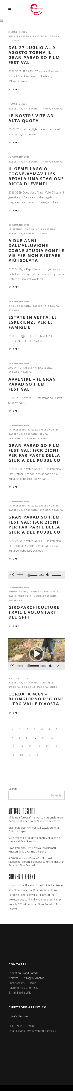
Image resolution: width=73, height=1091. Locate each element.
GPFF (16, 89)
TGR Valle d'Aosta (35, 687)
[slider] (57, 575)
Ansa (12, 36)
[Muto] (47, 574)
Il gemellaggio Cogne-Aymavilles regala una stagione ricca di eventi (36, 176)
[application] (36, 575)
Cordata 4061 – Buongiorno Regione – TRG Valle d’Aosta (36, 698)
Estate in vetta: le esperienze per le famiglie (32, 322)
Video (53, 687)
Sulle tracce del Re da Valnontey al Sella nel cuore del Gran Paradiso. (34, 839)
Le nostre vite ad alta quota (31, 118)
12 (52, 737)
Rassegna (24, 36)
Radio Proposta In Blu (45, 591)
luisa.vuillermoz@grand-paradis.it (36, 1031)
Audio (12, 591)
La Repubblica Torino (23, 229)
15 (30, 746)
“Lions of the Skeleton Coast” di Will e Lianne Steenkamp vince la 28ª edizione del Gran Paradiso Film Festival (35, 890)
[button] (36, 653)
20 (21, 755)
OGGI (11, 305)
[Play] (12, 574)
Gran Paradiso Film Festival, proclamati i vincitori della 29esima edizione (32, 849)
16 (38, 746)
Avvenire (14, 367)
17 (47, 746)
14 (21, 746)
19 (12, 755)
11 (43, 737)
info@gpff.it (24, 992)
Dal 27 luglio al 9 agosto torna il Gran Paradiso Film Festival (34, 55)
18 (55, 746)
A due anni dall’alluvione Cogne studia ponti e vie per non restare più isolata (36, 250)
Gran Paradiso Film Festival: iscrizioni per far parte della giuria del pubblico (34, 453)
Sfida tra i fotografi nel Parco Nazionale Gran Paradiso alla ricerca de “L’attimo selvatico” (35, 819)
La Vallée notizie (20, 429)
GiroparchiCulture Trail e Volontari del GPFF (33, 612)
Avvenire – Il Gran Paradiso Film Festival (32, 384)
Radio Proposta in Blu (24, 595)
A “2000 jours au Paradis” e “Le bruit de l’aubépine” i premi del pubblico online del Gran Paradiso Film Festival (36, 861)
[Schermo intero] (58, 664)
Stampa (53, 36)
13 (12, 746)
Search (12, 788)
